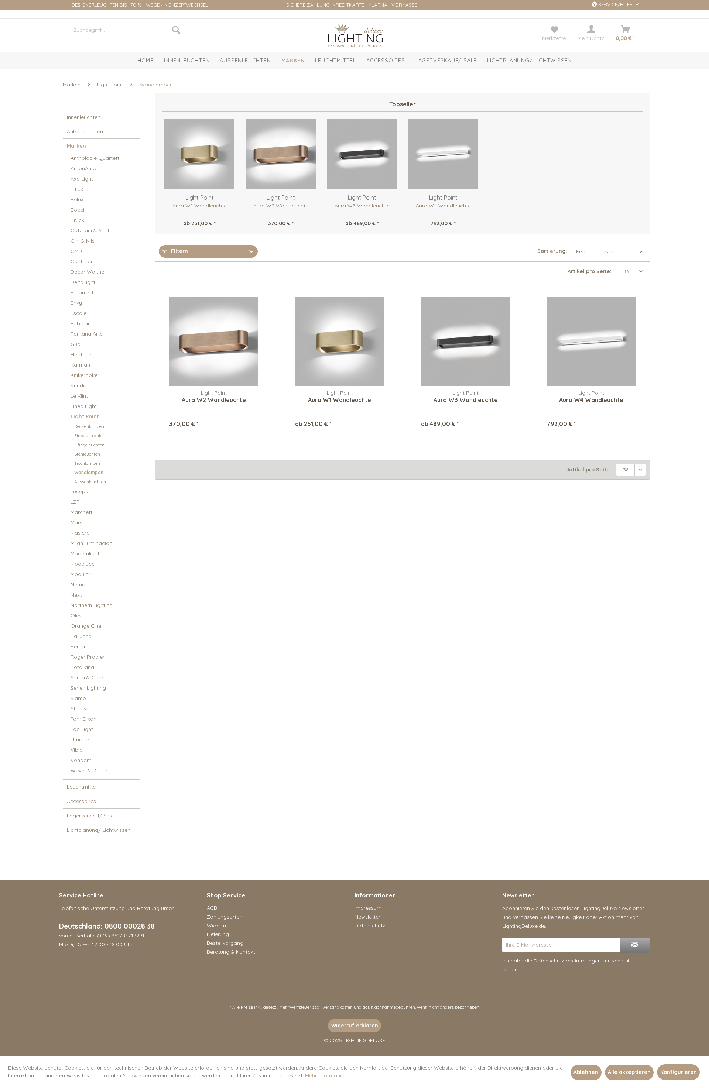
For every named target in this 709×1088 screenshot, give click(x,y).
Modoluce (83, 563)
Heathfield (83, 354)
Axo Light (82, 178)
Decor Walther (88, 271)
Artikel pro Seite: (590, 271)
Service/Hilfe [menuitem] (615, 4)
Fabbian (81, 323)
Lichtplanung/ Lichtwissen (98, 830)
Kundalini (82, 385)
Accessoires (81, 801)
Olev (76, 615)
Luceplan (82, 491)
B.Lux (77, 189)
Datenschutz (369, 925)
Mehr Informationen (328, 1075)
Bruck (77, 220)
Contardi (81, 261)
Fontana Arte (87, 333)
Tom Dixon (83, 718)
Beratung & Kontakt (231, 951)
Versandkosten (337, 1007)
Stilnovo (80, 708)
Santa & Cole (87, 677)
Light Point (85, 416)
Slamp (78, 698)
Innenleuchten (83, 117)
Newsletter (367, 916)
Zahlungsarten (224, 916)
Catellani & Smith (91, 230)
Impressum (367, 908)
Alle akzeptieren (629, 1072)
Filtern (178, 251)
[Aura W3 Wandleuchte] (362, 154)
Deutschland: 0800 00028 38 (107, 925)
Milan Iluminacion (91, 543)
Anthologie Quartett (95, 158)
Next (76, 594)
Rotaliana (82, 667)
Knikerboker (85, 375)
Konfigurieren (678, 1072)
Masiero (80, 532)
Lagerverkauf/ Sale (90, 815)
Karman (80, 364)
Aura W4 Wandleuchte (443, 205)
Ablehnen (585, 1072)
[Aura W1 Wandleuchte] (199, 154)
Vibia (77, 750)
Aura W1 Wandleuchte (199, 205)
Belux (77, 199)
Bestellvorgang (225, 943)
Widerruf (217, 925)
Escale (78, 313)
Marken (76, 146)
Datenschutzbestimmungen (567, 960)
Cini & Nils (83, 240)
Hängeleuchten (89, 444)
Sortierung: (552, 251)
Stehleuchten (87, 454)
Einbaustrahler (89, 435)
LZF (75, 501)
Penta (78, 646)
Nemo (78, 584)
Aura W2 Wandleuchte (280, 205)
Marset (79, 522)
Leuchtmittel (82, 786)
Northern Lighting (92, 605)
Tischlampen (87, 463)
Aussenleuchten (90, 481)
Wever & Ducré (89, 770)
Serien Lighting (88, 687)
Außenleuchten (85, 131)
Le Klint (79, 395)
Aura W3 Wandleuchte (362, 205)
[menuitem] (127, 30)
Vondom (81, 760)
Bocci (77, 209)
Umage (80, 739)
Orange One (86, 625)
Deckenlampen (89, 426)
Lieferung (218, 934)
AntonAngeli (85, 168)
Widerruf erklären (354, 1025)
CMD (76, 251)
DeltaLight (83, 282)
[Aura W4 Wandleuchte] (443, 154)
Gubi (76, 344)
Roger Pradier (88, 656)
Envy (76, 302)
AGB (212, 908)
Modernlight (85, 553)
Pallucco (81, 636)
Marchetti (82, 512)
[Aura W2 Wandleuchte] (281, 154)
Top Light (82, 729)
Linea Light (84, 406)
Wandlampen (88, 472)
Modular (80, 574)
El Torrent (82, 292)
